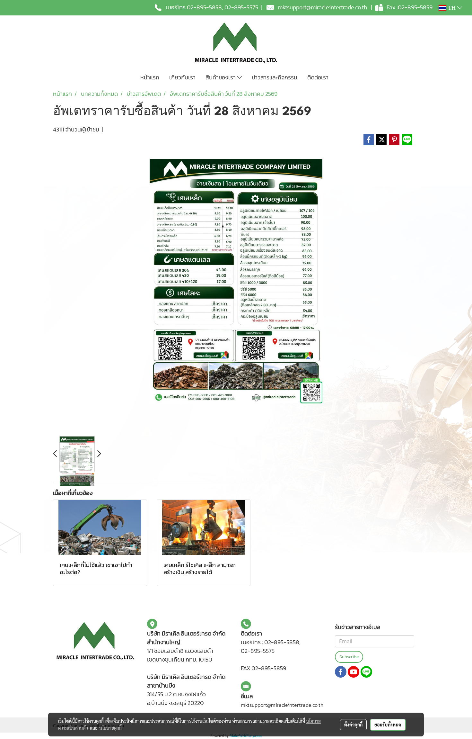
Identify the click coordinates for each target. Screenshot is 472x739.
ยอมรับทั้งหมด (387, 724)
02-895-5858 (204, 7)
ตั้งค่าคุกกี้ (353, 724)
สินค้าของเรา (221, 77)
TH (451, 8)
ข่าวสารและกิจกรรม (274, 77)
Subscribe (349, 656)
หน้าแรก (149, 77)
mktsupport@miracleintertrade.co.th (322, 7)
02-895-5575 (241, 7)
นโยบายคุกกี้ (110, 728)
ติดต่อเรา (317, 77)
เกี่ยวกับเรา (182, 77)
